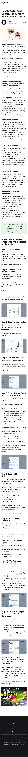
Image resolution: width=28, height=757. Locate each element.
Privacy (14, 731)
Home (14, 723)
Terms (14, 729)
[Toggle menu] (25, 2)
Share (25, 22)
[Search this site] (23, 2)
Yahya (9, 21)
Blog (14, 726)
